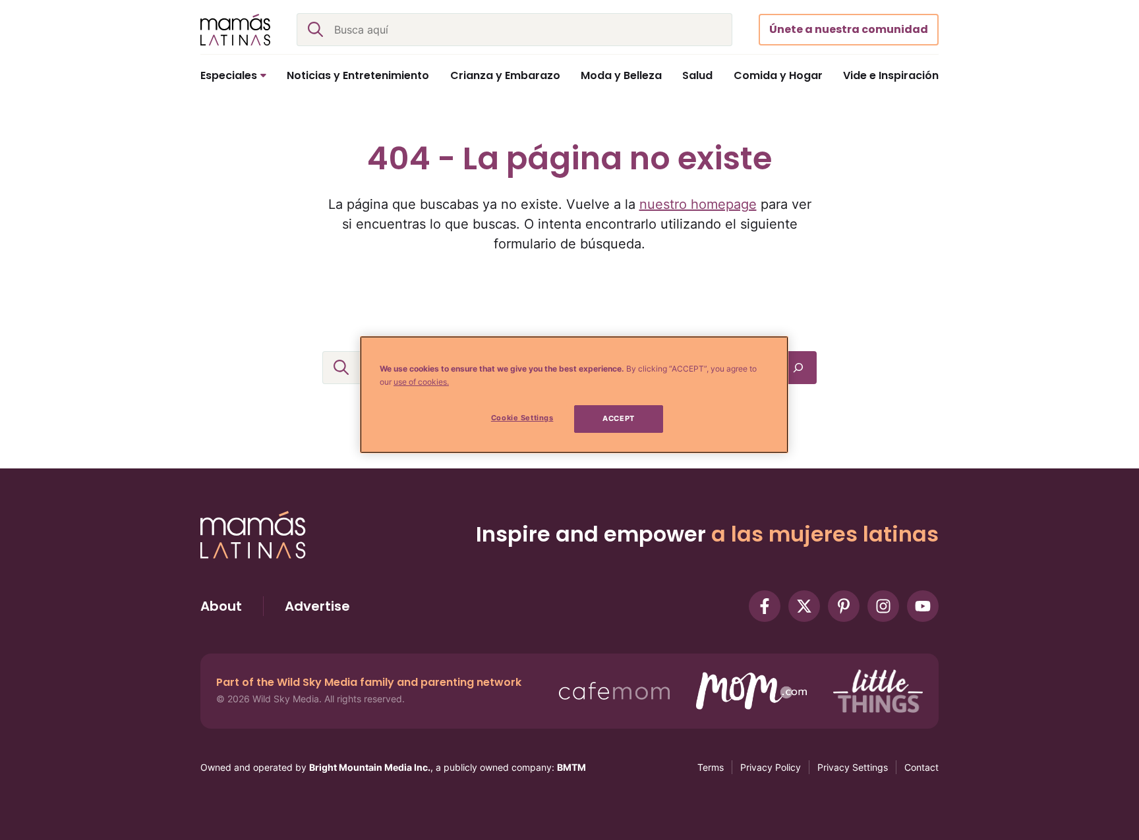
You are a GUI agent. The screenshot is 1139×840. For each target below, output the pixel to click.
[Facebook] (764, 606)
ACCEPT (618, 418)
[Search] (798, 367)
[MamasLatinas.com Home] (235, 29)
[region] (574, 394)
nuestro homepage (698, 204)
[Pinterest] (844, 606)
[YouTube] (923, 606)
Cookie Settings (522, 417)
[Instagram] (883, 606)
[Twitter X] (804, 606)
